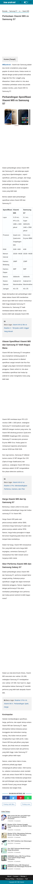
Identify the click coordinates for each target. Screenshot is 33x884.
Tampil (12, 59)
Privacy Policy (10, 879)
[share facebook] (6, 797)
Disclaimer (19, 879)
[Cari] (20, 2)
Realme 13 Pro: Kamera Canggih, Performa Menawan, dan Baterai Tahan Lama (20, 826)
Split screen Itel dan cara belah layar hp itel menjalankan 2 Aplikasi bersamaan (19, 817)
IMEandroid (6, 65)
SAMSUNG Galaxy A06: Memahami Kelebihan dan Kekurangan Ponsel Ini (19, 865)
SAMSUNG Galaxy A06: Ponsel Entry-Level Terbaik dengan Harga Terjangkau (19, 857)
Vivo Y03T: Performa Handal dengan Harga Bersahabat (19, 849)
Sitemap (22, 876)
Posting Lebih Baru (8, 804)
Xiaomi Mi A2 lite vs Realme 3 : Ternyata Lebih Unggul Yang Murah (16, 328)
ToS (26, 879)
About (9, 876)
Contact (15, 876)
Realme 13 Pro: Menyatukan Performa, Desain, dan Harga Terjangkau (19, 834)
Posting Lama (26, 804)
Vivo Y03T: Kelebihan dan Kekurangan (20, 841)
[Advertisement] (16, 39)
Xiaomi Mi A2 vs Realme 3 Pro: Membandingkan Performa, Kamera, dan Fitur (15, 485)
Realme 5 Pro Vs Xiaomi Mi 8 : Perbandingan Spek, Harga (16, 703)
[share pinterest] (20, 797)
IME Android (20, 882)
